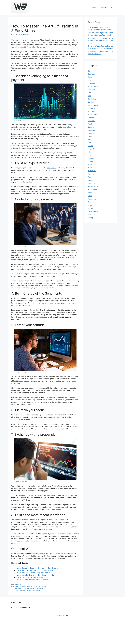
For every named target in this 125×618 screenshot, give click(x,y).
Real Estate (92, 183)
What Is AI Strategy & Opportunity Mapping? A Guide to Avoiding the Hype (100, 40)
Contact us (103, 7)
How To (29, 586)
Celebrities (92, 99)
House (90, 146)
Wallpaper (91, 214)
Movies (90, 164)
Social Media (93, 189)
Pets (89, 177)
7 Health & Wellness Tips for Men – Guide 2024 (27, 590)
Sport (90, 193)
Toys (90, 205)
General (91, 136)
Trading (43, 586)
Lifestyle (91, 158)
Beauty (90, 77)
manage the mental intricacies (36, 317)
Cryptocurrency (93, 105)
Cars (90, 93)
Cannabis (91, 90)
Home (94, 7)
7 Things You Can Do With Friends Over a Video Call (29, 588)
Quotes (90, 180)
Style (90, 196)
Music (90, 168)
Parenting (91, 174)
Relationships (93, 186)
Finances (91, 121)
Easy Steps (23, 586)
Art (89, 71)
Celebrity (91, 102)
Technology (92, 199)
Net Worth (92, 171)
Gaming (91, 133)
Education (91, 111)
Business (16, 584)
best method (51, 168)
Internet (91, 149)
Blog (89, 80)
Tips (21, 584)
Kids (89, 152)
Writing (90, 218)
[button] (111, 7)
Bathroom (91, 74)
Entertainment (93, 114)
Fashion (91, 118)
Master (35, 586)
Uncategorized (93, 211)
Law (89, 155)
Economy (91, 108)
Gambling (91, 130)
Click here (46, 68)
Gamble (91, 127)
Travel (90, 208)
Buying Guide (93, 86)
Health (90, 139)
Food (90, 124)
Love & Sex (92, 161)
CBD (89, 96)
